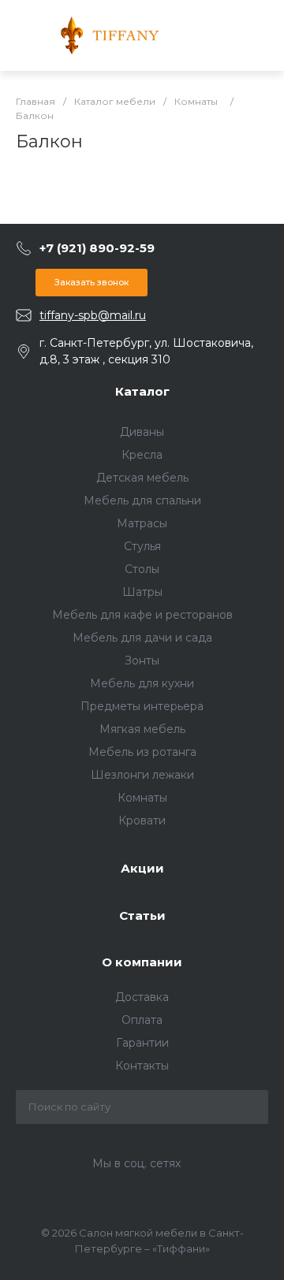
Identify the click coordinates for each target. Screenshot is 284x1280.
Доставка (142, 997)
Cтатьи (142, 915)
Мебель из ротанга (142, 752)
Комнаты (142, 798)
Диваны (142, 432)
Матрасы (142, 523)
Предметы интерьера (142, 706)
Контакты (142, 1066)
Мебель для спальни (142, 500)
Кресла (142, 455)
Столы (142, 569)
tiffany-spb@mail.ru (92, 315)
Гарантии (142, 1043)
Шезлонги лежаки (142, 775)
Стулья (142, 546)
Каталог (142, 391)
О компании (142, 961)
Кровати (142, 820)
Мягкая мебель (142, 729)
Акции (142, 868)
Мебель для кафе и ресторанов (142, 615)
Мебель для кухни (142, 683)
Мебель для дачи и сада (142, 638)
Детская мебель (142, 478)
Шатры (142, 592)
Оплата (142, 1020)
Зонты (142, 660)
